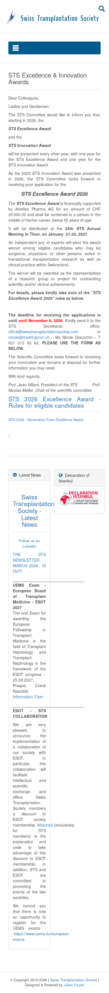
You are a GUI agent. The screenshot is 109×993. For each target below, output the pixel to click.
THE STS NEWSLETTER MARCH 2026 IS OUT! (29, 563)
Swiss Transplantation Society (73, 979)
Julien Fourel (74, 984)
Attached (45, 825)
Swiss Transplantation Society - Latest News (33, 510)
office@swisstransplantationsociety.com (43, 331)
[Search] (102, 8)
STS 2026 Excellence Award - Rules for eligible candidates (54, 402)
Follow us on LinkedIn (29, 543)
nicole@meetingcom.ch (29, 337)
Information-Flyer (28, 696)
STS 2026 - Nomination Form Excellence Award (45, 419)
